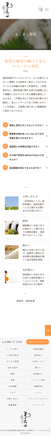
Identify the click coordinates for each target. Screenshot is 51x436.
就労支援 (30, 300)
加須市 (19, 300)
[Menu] (47, 9)
